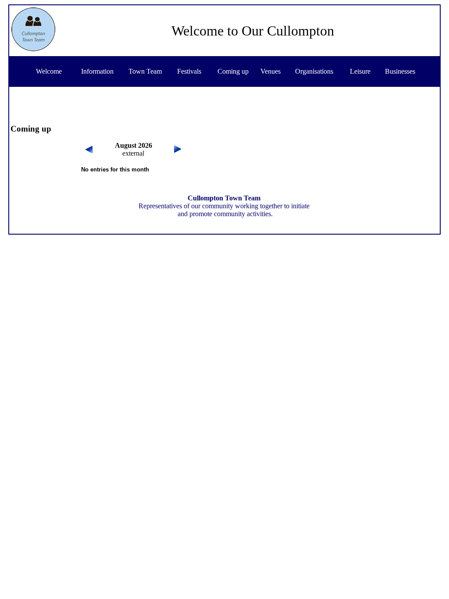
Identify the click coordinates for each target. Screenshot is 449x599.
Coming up (233, 71)
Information (97, 71)
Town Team (145, 71)
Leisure (360, 71)
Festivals (189, 71)
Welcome (49, 71)
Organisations (314, 71)
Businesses (400, 71)
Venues (270, 71)
